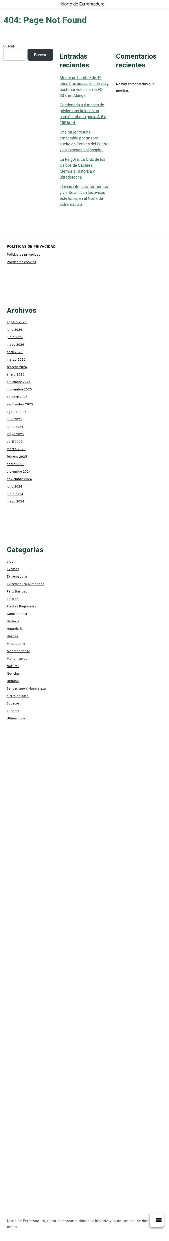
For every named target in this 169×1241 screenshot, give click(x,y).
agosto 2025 (17, 412)
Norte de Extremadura (83, 4)
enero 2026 (15, 374)
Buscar (8, 46)
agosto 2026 (17, 322)
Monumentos (17, 658)
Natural (13, 666)
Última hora (16, 718)
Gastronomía (17, 614)
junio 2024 (15, 494)
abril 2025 (15, 441)
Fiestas (12, 599)
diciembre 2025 (19, 382)
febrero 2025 (17, 456)
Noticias (13, 673)
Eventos (13, 569)
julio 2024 (14, 486)
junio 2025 (15, 426)
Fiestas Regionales (21, 606)
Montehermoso (18, 651)
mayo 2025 (15, 434)
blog (10, 561)
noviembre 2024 (19, 479)
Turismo (13, 711)
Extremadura (17, 576)
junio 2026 (15, 337)
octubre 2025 (17, 397)
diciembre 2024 (19, 471)
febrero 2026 (17, 367)
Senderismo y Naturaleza (26, 688)
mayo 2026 (15, 344)
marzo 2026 (16, 359)
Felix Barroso (17, 591)
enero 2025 (15, 464)
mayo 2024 (15, 501)
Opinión (13, 681)
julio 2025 (14, 419)
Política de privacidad (24, 254)
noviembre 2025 (19, 389)
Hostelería (15, 628)
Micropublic (16, 643)
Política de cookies (21, 262)
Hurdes (12, 636)
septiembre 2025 (20, 404)
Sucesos (13, 703)
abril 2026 (15, 352)
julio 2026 (14, 329)
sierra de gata (18, 696)
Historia (13, 621)
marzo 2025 (16, 449)
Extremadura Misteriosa (25, 584)
